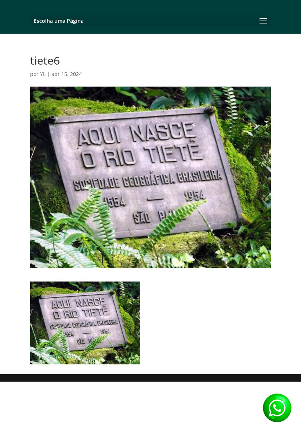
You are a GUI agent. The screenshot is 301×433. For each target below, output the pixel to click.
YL (43, 73)
